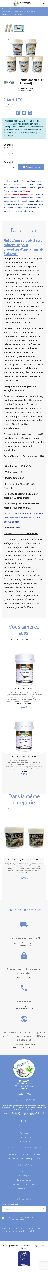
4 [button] (18, 894)
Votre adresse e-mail (10, 1205)
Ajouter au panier (31, 167)
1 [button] (7, 894)
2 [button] (11, 894)
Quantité (8, 145)
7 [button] (29, 894)
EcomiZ (15, 1246)
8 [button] (33, 894)
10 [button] (40, 894)
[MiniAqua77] (24, 3)
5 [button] (22, 894)
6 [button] (26, 894)
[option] (9, 28)
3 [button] (15, 894)
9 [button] (37, 894)
